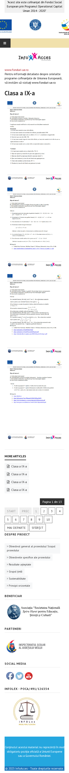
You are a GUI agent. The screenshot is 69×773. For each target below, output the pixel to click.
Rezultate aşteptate (20, 564)
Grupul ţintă (15, 571)
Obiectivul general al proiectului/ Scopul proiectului (31, 548)
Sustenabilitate (17, 578)
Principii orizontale (19, 585)
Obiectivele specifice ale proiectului (29, 557)
